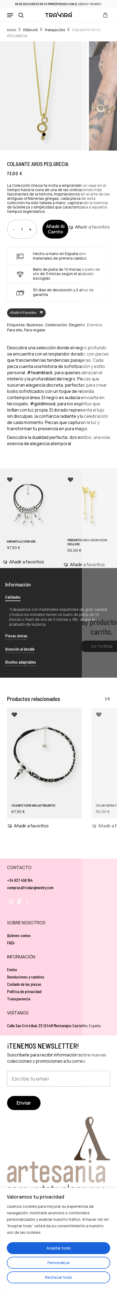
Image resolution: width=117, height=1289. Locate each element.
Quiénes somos (19, 935)
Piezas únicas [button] (16, 635)
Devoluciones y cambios (25, 976)
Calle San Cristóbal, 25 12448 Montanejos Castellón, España (53, 1025)
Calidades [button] (13, 596)
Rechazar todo (58, 1277)
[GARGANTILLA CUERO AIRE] (28, 505)
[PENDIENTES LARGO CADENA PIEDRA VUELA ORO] (89, 505)
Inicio (11, 29)
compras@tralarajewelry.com (30, 887)
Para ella (14, 329)
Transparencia (18, 998)
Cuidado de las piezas (24, 984)
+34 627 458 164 (20, 880)
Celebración (56, 324)
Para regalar (34, 329)
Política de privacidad (24, 991)
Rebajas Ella (55, 29)
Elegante (77, 324)
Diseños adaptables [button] (20, 661)
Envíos (12, 969)
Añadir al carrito (55, 228)
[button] (10, 15)
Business (35, 324)
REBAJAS (30, 29)
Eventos (94, 324)
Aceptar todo (59, 1248)
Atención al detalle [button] (20, 648)
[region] (58, 1238)
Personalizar (58, 1262)
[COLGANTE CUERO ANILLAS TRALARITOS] (44, 754)
